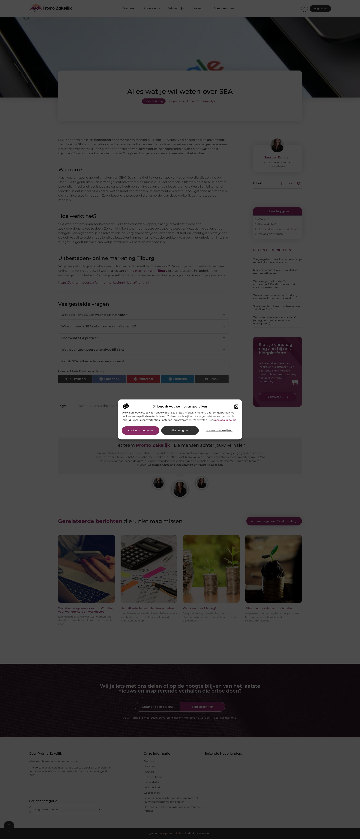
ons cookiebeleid (225, 419)
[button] (236, 406)
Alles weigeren (180, 430)
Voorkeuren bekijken (219, 430)
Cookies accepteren (140, 430)
